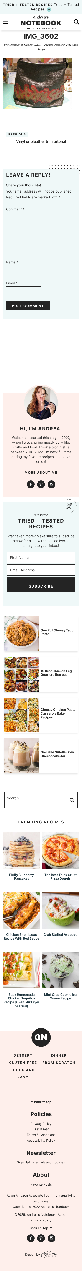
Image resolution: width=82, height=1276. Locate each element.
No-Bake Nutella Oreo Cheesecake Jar (57, 754)
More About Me (41, 472)
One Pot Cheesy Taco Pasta (57, 632)
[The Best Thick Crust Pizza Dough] (60, 866)
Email (12, 283)
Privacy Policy (41, 1124)
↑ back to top (41, 1102)
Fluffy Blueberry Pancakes (21, 877)
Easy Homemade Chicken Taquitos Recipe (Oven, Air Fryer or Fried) (21, 1000)
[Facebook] (31, 484)
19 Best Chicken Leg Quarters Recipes (56, 673)
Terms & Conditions (41, 1135)
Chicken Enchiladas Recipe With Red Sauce (21, 936)
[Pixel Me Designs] (48, 1254)
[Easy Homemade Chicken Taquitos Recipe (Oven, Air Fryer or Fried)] (21, 986)
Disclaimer (41, 1129)
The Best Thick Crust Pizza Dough (60, 877)
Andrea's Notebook (41, 22)
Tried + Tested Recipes (41, 6)
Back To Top (39, 1228)
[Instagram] (51, 484)
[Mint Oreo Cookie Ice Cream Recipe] (60, 986)
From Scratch (59, 1063)
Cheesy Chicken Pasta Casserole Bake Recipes (58, 713)
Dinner (59, 1055)
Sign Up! (23, 1162)
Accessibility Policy (41, 1140)
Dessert (23, 1055)
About (62, 1214)
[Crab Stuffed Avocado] (60, 926)
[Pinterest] (41, 484)
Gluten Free (23, 1063)
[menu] (5, 21)
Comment (15, 209)
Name (12, 262)
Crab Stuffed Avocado (60, 934)
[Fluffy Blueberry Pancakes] (21, 866)
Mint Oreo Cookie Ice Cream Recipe (60, 996)
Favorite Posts (41, 1184)
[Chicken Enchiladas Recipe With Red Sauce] (21, 926)
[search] (76, 21)
